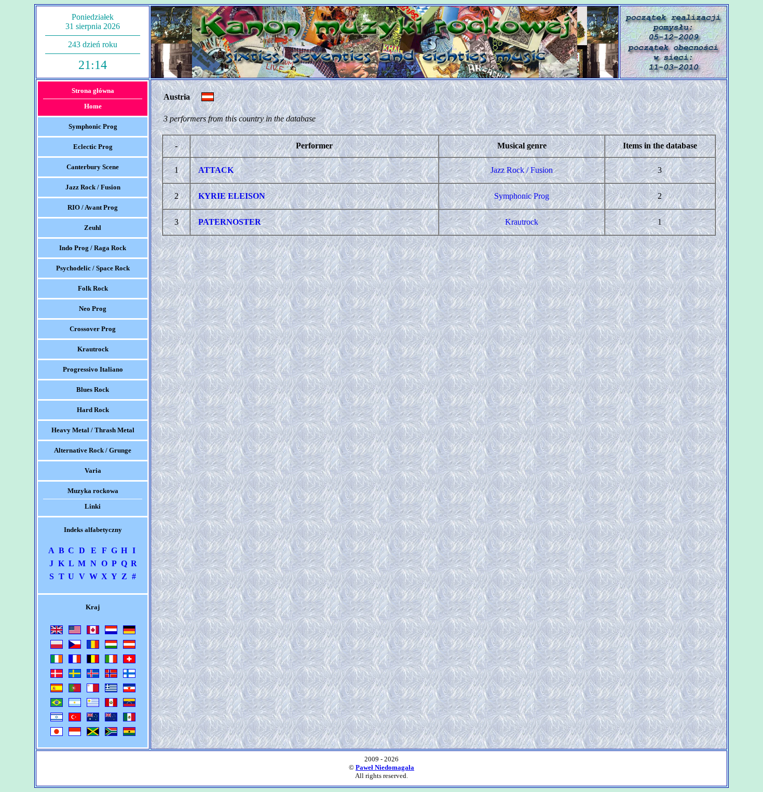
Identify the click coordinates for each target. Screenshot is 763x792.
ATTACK (216, 170)
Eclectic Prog (93, 147)
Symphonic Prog (93, 126)
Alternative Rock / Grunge (92, 450)
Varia (93, 470)
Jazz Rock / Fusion (92, 187)
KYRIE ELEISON (231, 196)
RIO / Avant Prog (92, 207)
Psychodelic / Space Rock (93, 268)
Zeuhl (92, 227)
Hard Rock (93, 410)
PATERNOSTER (229, 221)
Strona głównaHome (93, 98)
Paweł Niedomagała (385, 767)
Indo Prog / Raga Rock (92, 248)
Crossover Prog (93, 329)
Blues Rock (92, 389)
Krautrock (92, 349)
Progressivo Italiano (93, 369)
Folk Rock (93, 288)
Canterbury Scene (92, 167)
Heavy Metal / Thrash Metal (92, 430)
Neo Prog (92, 308)
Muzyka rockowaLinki (92, 498)
